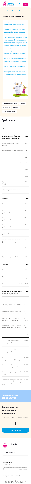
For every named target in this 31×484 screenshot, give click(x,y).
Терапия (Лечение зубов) (10, 103)
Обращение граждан (7, 462)
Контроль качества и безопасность (10, 460)
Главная (3, 10)
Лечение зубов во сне (9, 111)
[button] (15, 430)
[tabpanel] (15, 164)
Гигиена (23, 103)
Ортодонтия (6, 107)
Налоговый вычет (6, 464)
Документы (5, 472)
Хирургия (15, 107)
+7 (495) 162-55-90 (9, 452)
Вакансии (5, 457)
